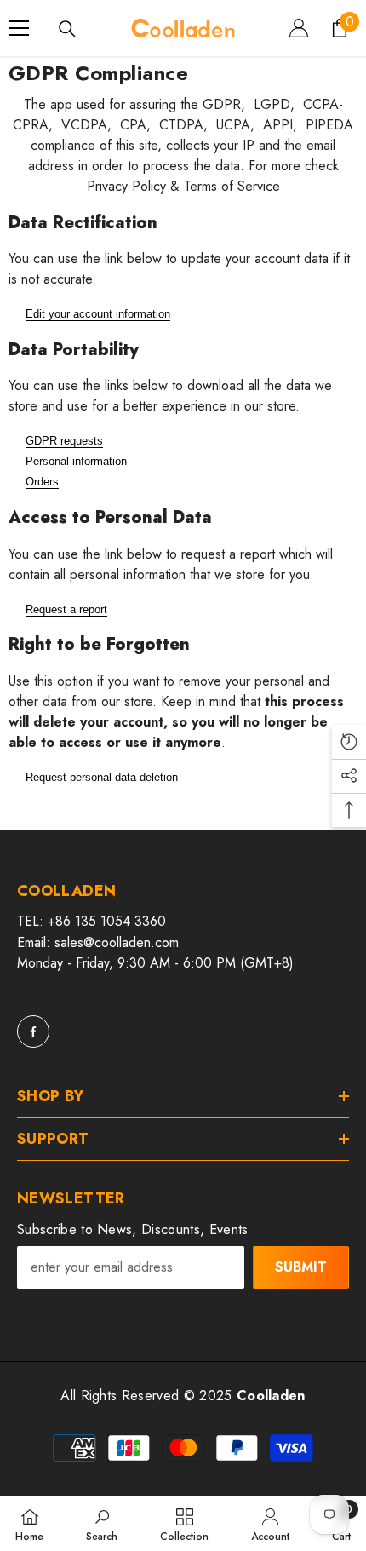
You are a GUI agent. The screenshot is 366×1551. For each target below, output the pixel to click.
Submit (301, 1267)
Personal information (76, 461)
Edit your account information (98, 313)
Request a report (66, 609)
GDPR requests (64, 440)
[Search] (67, 29)
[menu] (19, 28)
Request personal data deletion (102, 777)
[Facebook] (33, 1031)
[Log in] (298, 28)
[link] (101, 1524)
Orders (42, 481)
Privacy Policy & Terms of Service (183, 186)
